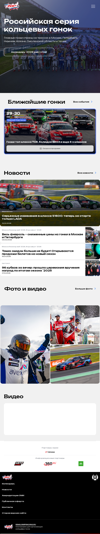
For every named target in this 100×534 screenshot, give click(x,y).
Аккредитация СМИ (13, 495)
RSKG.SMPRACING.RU (26, 524)
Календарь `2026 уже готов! (29, 52)
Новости (7, 489)
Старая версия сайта (14, 513)
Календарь (8, 484)
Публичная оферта (13, 501)
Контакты (7, 507)
